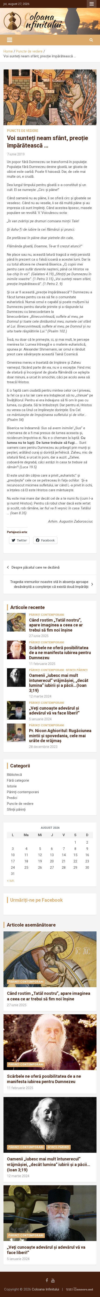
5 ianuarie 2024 (40, 719)
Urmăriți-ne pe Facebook (36, 900)
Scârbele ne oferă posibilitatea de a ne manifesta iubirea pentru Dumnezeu (60, 652)
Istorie (12, 786)
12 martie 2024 (40, 696)
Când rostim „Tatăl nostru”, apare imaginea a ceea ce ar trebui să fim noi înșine (56, 625)
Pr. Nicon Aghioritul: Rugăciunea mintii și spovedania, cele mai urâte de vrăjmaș (60, 735)
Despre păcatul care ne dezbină (36, 567)
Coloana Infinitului (45, 1289)
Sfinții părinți (77, 670)
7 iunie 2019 (16, 154)
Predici (12, 798)
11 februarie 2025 (42, 664)
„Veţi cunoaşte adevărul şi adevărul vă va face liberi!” (54, 711)
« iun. (11, 880)
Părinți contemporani (46, 614)
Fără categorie (18, 780)
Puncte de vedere (22, 131)
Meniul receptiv (92, 4)
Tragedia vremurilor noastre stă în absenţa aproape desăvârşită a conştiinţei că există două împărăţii (49, 584)
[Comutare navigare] (9, 40)
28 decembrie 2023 (43, 747)
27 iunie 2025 (39, 636)
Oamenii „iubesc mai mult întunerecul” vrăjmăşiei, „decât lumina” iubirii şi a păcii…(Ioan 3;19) (58, 683)
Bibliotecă (14, 775)
